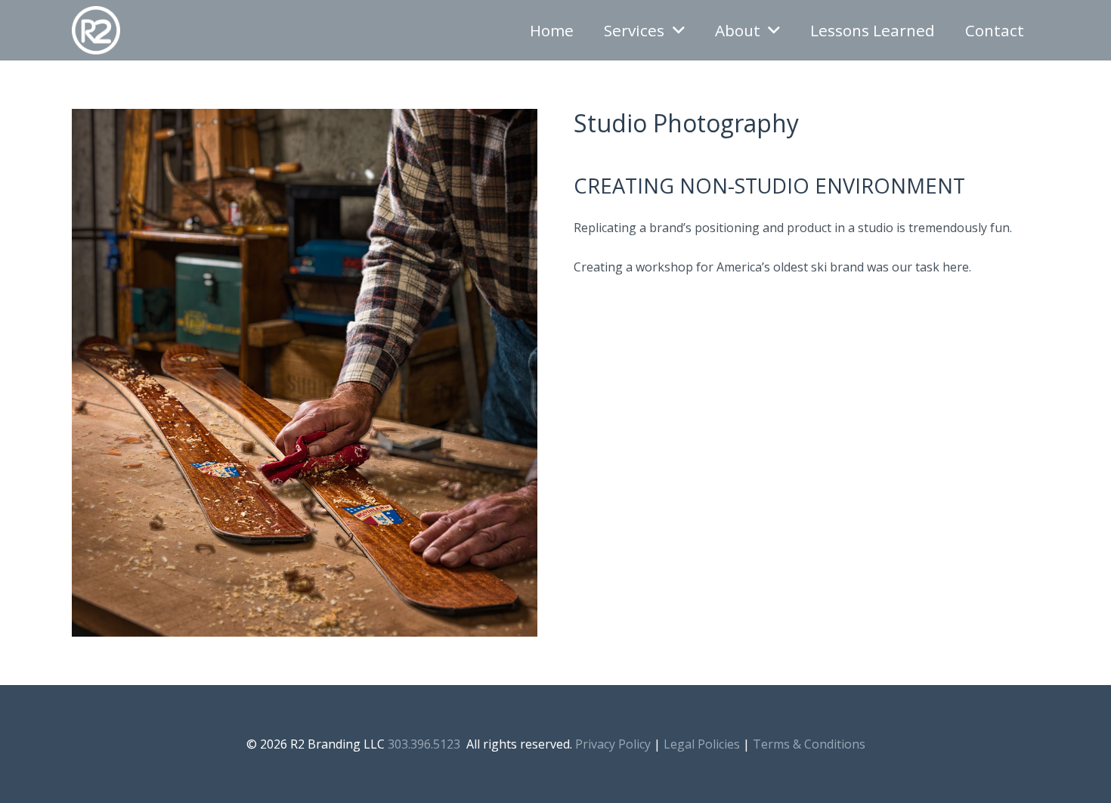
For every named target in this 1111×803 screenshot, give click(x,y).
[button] (679, 30)
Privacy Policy (613, 744)
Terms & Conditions (809, 744)
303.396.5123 (424, 744)
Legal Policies (702, 744)
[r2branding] (96, 30)
